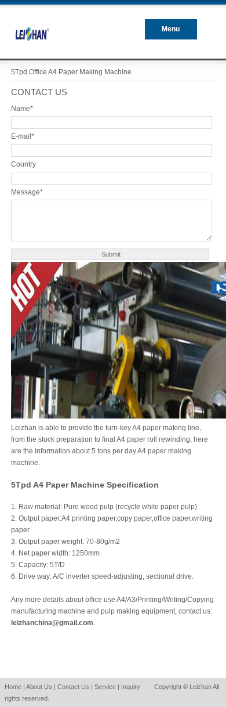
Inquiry (130, 686)
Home (13, 686)
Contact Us (73, 686)
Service (105, 686)
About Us (39, 686)
